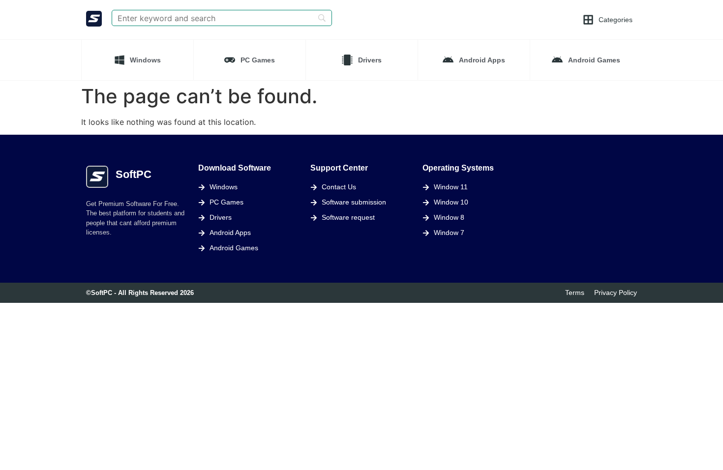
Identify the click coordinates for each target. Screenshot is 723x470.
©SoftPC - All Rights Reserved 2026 (140, 292)
